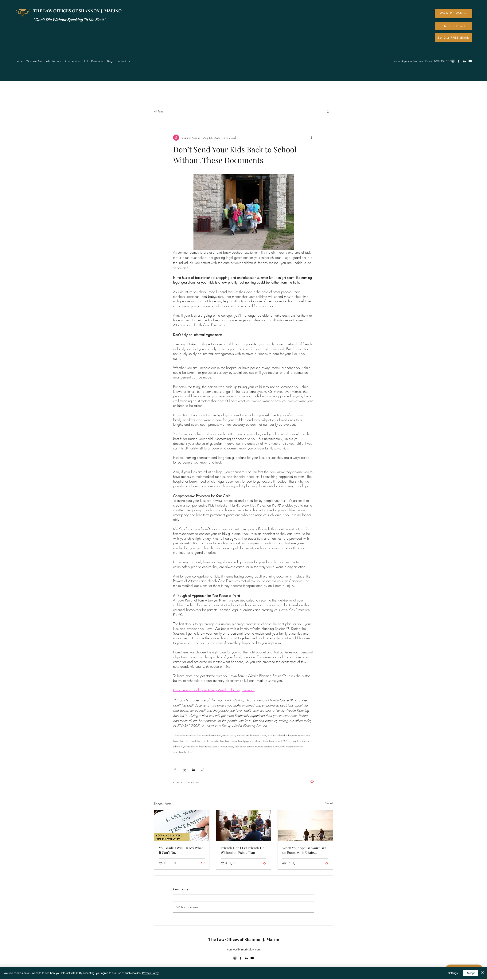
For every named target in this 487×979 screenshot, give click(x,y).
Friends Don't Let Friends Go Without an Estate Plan (242, 850)
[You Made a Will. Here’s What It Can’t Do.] (181, 825)
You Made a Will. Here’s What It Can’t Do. (181, 850)
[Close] (482, 973)
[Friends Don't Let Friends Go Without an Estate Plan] (243, 825)
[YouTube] (470, 61)
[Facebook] (459, 61)
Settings (453, 973)
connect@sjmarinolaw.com (244, 949)
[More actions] (311, 137)
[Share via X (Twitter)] (184, 770)
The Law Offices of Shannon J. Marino (244, 939)
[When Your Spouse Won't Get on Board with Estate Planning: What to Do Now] (305, 825)
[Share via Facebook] (175, 770)
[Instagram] (453, 61)
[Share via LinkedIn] (193, 770)
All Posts (158, 111)
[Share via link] (203, 770)
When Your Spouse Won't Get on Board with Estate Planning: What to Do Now (304, 850)
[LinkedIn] (464, 61)
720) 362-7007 (443, 61)
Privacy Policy (150, 973)
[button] (93, 61)
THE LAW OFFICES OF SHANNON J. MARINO (77, 11)
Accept (470, 973)
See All (329, 803)
